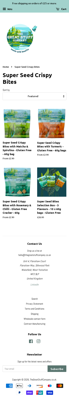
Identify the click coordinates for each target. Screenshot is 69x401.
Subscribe (57, 369)
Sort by (6, 90)
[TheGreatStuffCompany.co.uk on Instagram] (38, 342)
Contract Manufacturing (34, 323)
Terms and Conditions (34, 308)
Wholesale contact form (34, 318)
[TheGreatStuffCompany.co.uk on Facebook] (31, 342)
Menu (9, 9)
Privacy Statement (34, 303)
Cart (63, 8)
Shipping (34, 313)
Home (6, 66)
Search (34, 298)
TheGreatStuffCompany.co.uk (43, 379)
